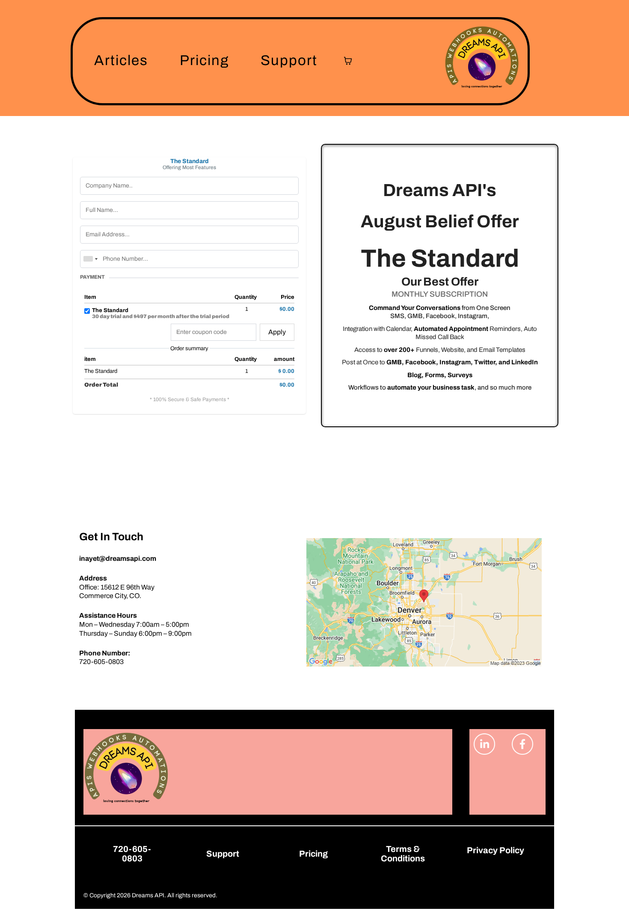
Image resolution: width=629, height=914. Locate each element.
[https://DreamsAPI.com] (481, 60)
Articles (121, 60)
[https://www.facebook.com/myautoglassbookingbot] (526, 744)
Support (289, 60)
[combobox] (90, 259)
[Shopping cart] (348, 61)
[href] (424, 602)
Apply (277, 332)
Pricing (204, 60)
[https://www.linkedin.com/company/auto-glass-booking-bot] (488, 744)
